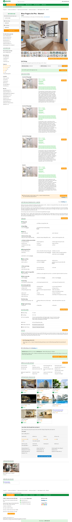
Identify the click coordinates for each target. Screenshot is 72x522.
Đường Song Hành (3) (7, 99)
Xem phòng (65, 330)
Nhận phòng (7, 21)
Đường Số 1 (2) (6, 104)
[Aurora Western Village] (28, 403)
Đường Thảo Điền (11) (7, 43)
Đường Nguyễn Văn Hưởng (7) (8, 45)
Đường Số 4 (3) (6, 98)
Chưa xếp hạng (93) (6, 73)
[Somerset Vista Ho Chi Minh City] (44, 388)
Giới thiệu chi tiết (11, 513)
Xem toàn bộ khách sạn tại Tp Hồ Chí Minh (13, 6)
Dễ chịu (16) (56, 436)
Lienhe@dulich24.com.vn (26, 502)
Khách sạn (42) (6, 78)
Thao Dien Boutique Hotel (57, 411)
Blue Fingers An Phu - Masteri (8, 473)
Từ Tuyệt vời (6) (6, 56)
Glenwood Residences (57, 404)
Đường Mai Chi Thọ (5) (7, 94)
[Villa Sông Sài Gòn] (60, 388)
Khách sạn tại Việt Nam (12, 9)
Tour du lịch (21, 4)
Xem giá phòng (64, 18)
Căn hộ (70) (5, 79)
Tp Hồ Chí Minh (11, 4)
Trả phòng (7, 25)
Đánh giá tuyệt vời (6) (7, 37)
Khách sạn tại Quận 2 (32, 9)
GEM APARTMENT (24, 419)
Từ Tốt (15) (5, 59)
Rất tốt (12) (35, 436)
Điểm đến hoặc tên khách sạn (10, 16)
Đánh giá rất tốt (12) (7, 38)
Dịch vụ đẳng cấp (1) (7, 35)
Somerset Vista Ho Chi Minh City (43, 389)
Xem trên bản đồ (47, 16)
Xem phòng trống (63, 309)
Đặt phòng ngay (63, 195)
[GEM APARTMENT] (28, 418)
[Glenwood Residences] (60, 403)
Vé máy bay (37, 4)
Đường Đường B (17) (7, 41)
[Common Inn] (44, 418)
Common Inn (39, 419)
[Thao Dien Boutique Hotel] (58, 409)
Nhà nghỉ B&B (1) (6, 84)
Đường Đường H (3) (6, 101)
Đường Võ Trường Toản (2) (8, 102)
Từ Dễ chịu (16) (6, 61)
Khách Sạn (29, 4)
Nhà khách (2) (5, 85)
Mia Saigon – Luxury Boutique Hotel (28, 389)
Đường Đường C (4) (6, 96)
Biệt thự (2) (5, 82)
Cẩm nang (44, 4)
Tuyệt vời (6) (24, 436)
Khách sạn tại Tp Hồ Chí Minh (22, 9)
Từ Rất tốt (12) (5, 58)
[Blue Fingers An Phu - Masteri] (11, 471)
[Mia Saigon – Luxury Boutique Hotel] (28, 388)
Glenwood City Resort (41, 404)
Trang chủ (4, 9)
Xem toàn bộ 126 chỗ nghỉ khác (44, 456)
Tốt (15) (45, 436)
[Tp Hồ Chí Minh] (6, 481)
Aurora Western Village (25, 404)
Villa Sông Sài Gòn (56, 389)
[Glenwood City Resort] (44, 403)
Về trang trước (47, 495)
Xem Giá (65, 66)
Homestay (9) (5, 81)
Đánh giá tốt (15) (6, 40)
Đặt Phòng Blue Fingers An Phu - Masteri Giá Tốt (58, 58)
